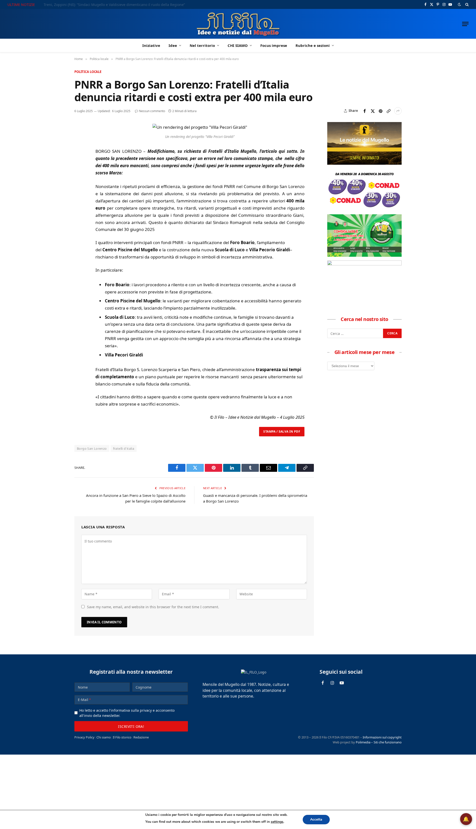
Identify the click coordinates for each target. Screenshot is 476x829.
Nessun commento (152, 111)
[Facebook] (79, 140)
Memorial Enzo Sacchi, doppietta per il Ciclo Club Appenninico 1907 (100, 4)
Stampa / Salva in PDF (281, 431)
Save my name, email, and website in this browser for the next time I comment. (153, 607)
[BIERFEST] (364, 255)
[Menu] (465, 24)
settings (277, 821)
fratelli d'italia (123, 448)
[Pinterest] (79, 162)
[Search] (466, 4)
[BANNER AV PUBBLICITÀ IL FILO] (364, 263)
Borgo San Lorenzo (92, 448)
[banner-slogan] (364, 163)
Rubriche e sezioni (313, 45)
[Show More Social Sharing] (398, 111)
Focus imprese (273, 45)
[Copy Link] (388, 111)
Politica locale (87, 71)
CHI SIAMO (238, 45)
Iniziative (151, 45)
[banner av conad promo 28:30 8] (364, 209)
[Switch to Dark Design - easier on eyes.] (459, 4)
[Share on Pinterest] (380, 111)
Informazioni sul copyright (382, 737)
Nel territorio (202, 45)
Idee (173, 45)
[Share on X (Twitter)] (372, 111)
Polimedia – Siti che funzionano (379, 742)
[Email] (79, 174)
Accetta (316, 819)
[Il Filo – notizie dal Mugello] (238, 24)
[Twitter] (79, 151)
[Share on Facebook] (364, 111)
